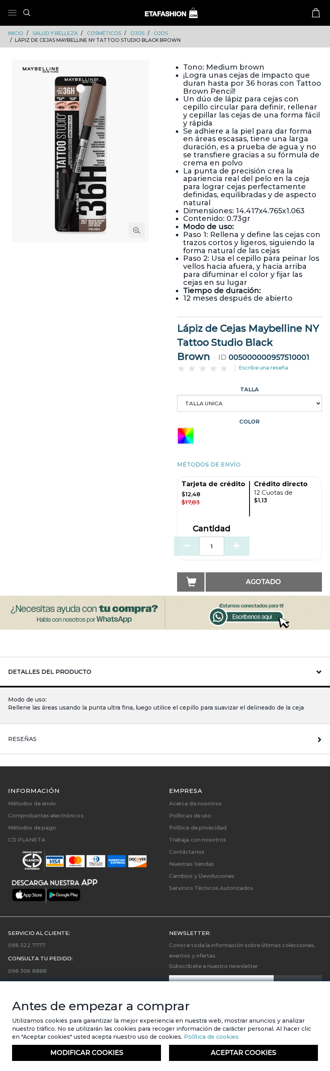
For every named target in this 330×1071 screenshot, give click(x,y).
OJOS (137, 33)
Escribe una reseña (263, 367)
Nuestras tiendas (191, 864)
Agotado (263, 582)
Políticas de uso (190, 815)
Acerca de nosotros (195, 803)
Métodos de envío (32, 803)
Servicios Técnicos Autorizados (211, 888)
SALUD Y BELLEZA (55, 33)
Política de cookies (210, 1036)
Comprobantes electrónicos (46, 815)
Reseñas (22, 739)
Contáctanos (186, 851)
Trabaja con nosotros (197, 839)
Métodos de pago (32, 827)
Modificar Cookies (86, 1053)
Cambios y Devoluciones (201, 876)
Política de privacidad (198, 827)
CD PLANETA (26, 839)
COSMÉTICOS (104, 33)
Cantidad (212, 528)
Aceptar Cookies (243, 1053)
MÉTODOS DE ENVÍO (209, 464)
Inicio (15, 33)
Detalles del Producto (49, 671)
